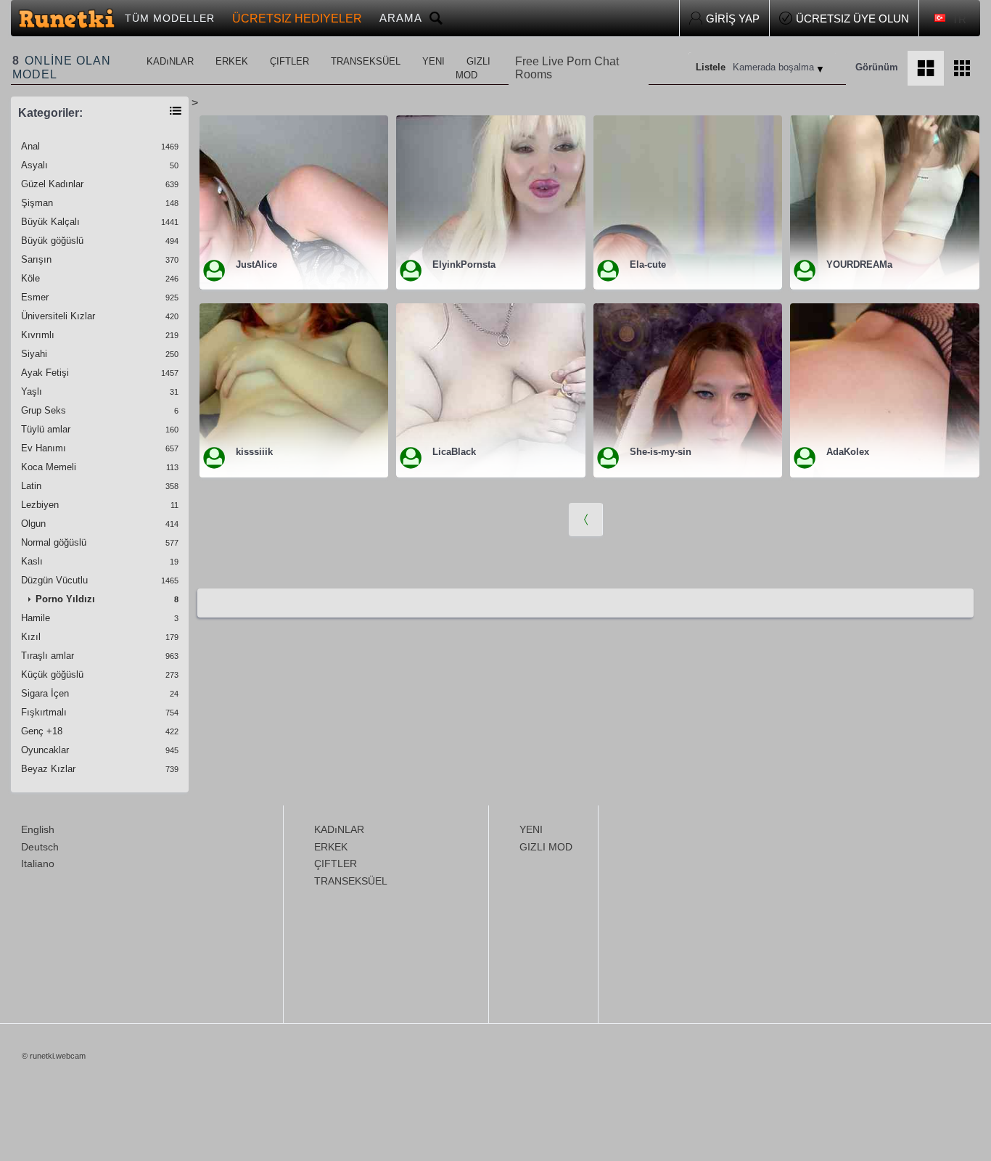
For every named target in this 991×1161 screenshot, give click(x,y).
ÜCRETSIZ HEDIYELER (297, 18)
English (37, 829)
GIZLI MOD (473, 68)
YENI (433, 61)
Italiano (37, 863)
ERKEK (231, 61)
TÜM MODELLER (170, 18)
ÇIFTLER (289, 61)
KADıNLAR (170, 61)
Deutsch (40, 847)
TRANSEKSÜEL (365, 61)
